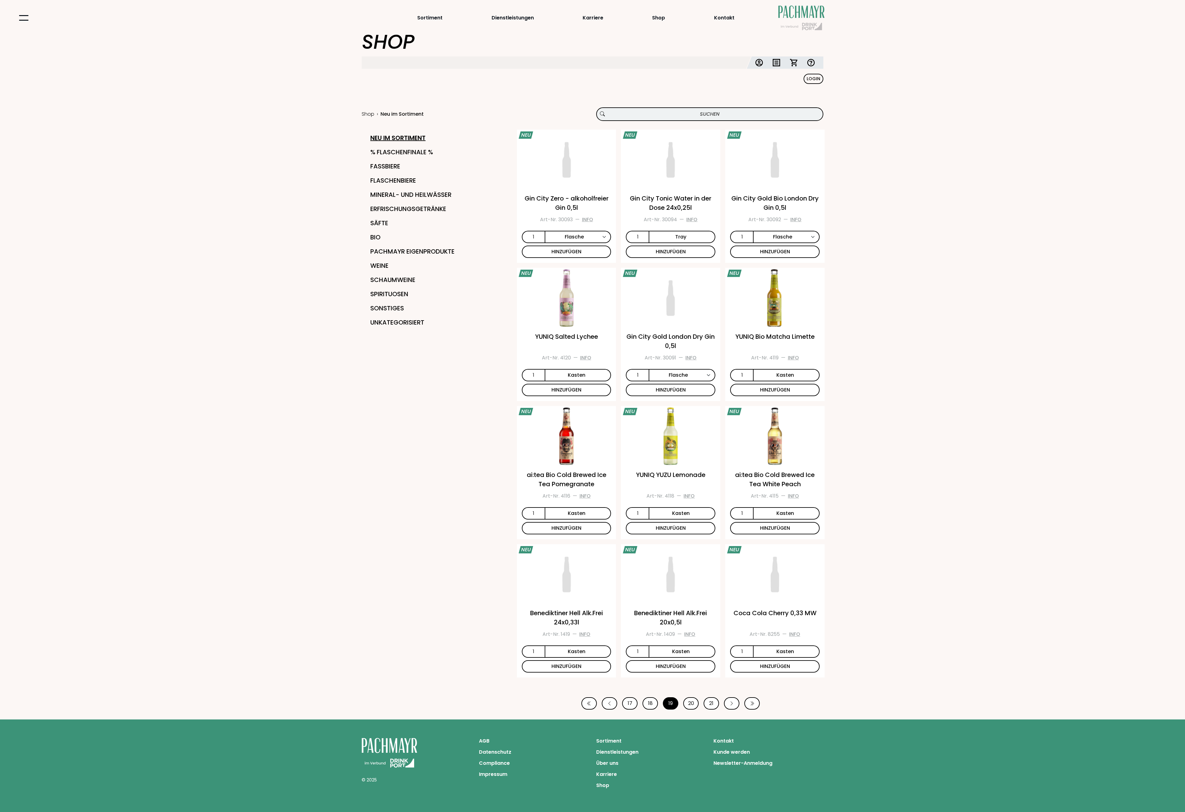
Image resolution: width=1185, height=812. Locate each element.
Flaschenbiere (393, 180)
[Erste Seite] (589, 703)
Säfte (379, 223)
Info (587, 219)
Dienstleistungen (513, 17)
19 (670, 703)
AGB (484, 740)
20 (691, 703)
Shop (658, 17)
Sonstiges (387, 308)
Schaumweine (392, 280)
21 (711, 703)
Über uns (607, 763)
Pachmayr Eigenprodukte (412, 251)
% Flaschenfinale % (401, 152)
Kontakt (724, 17)
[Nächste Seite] (731, 703)
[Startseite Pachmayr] (801, 18)
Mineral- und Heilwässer (410, 194)
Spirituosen (389, 294)
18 (650, 703)
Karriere (593, 17)
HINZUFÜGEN (566, 251)
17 (630, 703)
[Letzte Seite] (752, 703)
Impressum (493, 774)
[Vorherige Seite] (609, 703)
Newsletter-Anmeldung (742, 763)
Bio (375, 237)
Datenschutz (495, 752)
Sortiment (430, 17)
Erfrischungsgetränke (408, 209)
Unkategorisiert (397, 322)
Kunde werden (731, 752)
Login (813, 79)
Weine (379, 265)
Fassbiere (385, 166)
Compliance (494, 763)
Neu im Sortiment (398, 138)
